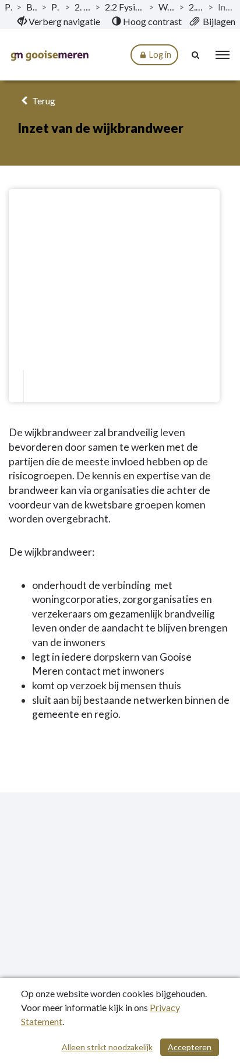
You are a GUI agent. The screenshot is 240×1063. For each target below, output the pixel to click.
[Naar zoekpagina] (196, 54)
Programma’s (55, 6)
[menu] (222, 54)
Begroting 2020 (31, 6)
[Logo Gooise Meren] (49, 55)
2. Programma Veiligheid (82, 6)
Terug (42, 100)
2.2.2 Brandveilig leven (196, 6)
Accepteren (189, 1047)
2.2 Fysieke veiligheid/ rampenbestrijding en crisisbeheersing (124, 6)
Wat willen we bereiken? (166, 6)
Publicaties (8, 6)
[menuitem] (59, 21)
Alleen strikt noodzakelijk (107, 1047)
